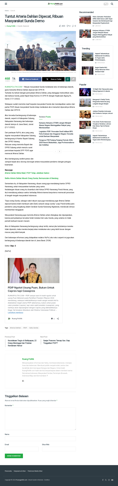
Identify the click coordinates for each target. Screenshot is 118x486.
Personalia (8, 471)
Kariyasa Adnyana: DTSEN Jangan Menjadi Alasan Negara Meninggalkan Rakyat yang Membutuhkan (55, 125)
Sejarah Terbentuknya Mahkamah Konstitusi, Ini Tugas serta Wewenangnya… (102, 138)
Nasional (26, 26)
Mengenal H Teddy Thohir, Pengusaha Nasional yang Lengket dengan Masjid (101, 102)
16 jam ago (98, 39)
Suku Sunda (34, 328)
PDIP (25, 328)
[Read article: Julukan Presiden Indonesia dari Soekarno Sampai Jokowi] (85, 114)
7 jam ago (97, 26)
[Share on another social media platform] (73, 79)
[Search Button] (112, 3)
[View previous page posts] (55, 151)
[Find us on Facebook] (102, 480)
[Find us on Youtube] (112, 480)
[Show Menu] (6, 3)
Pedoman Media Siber (35, 471)
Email (7, 444)
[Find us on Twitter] (106, 480)
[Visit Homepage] (55, 4)
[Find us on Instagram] (109, 480)
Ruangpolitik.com (22, 480)
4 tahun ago (98, 106)
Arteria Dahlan (15, 328)
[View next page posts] (59, 151)
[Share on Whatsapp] (67, 79)
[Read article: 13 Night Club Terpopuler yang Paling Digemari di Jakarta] (85, 92)
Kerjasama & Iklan (20, 471)
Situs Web (45, 444)
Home (7, 10)
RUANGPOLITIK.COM (13, 87)
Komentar (9, 405)
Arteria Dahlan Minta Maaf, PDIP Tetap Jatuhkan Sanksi (27, 173)
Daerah (12, 10)
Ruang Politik (11, 26)
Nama (7, 434)
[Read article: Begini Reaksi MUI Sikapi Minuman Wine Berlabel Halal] (87, 70)
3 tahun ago (100, 63)
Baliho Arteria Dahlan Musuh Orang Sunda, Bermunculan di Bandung (31, 178)
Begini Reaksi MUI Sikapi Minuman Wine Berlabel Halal (102, 69)
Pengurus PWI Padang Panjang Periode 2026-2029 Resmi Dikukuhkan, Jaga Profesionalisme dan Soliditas (56, 142)
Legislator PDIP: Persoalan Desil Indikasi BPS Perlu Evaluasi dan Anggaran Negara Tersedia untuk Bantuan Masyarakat (56, 133)
